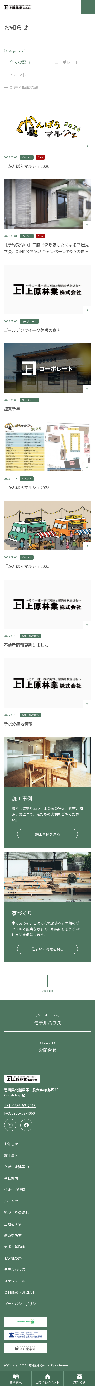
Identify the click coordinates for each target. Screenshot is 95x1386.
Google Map (12, 1095)
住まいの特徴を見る (48, 948)
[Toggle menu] (88, 7)
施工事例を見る (47, 834)
